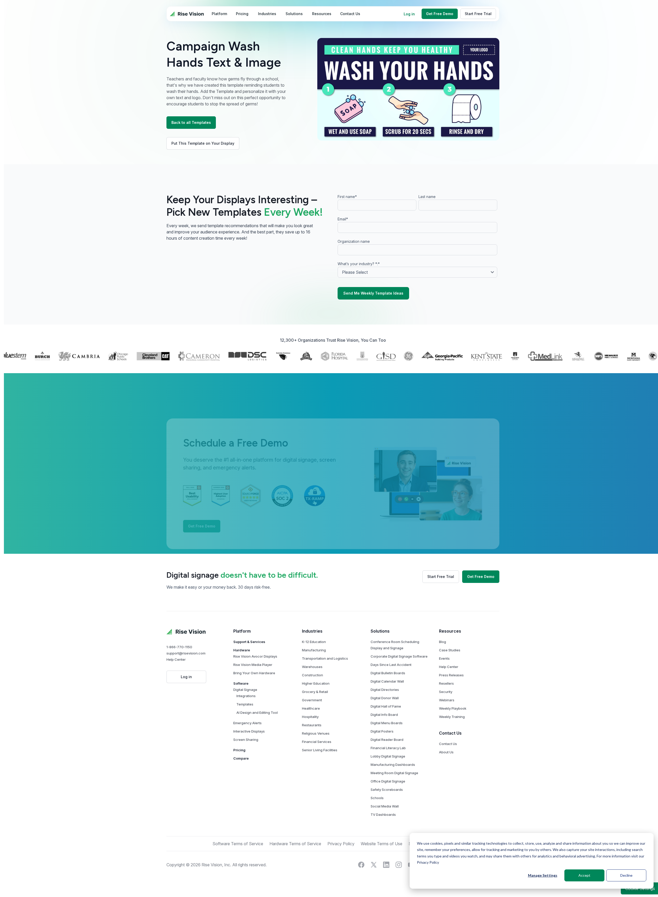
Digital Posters (382, 731)
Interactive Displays (249, 731)
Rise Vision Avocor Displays (255, 656)
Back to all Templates (191, 122)
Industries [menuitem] (267, 13)
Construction (312, 675)
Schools (377, 798)
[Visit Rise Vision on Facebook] (361, 865)
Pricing (239, 750)
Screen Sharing (245, 739)
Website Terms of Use (381, 843)
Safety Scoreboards (387, 789)
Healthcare (311, 708)
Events (444, 658)
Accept (584, 875)
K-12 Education (314, 642)
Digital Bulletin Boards (388, 673)
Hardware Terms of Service (295, 843)
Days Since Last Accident (391, 665)
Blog (442, 642)
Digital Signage (245, 690)
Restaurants (311, 725)
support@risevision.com (185, 653)
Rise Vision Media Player (252, 665)
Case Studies (449, 650)
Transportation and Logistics (325, 658)
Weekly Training (452, 717)
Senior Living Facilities (319, 750)
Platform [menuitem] (219, 13)
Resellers (446, 683)
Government (312, 700)
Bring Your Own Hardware (254, 673)
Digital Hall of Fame (386, 706)
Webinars (446, 700)
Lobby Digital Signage (388, 756)
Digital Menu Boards (387, 723)
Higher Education (316, 683)
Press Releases (451, 675)
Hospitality (310, 717)
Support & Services (249, 642)
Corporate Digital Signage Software (399, 656)
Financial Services (316, 742)
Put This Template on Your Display (202, 143)
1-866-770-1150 (179, 647)
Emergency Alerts (247, 723)
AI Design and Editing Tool (257, 712)
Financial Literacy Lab (388, 748)
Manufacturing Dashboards (393, 764)
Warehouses (312, 667)
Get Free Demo (439, 13)
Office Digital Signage (388, 781)
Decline (626, 875)
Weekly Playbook (452, 708)
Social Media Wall (385, 806)
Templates (244, 704)
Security (445, 692)
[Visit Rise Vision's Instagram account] (399, 865)
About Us (446, 752)
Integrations (246, 696)
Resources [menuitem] (321, 13)
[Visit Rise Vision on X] (374, 865)
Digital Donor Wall (385, 698)
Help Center (176, 659)
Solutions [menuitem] (294, 13)
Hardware (241, 650)
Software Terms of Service (237, 843)
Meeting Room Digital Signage (394, 773)
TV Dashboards (383, 814)
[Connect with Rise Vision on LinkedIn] (386, 865)
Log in (409, 14)
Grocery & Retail (315, 692)
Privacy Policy (428, 862)
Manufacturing (314, 650)
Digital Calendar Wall (387, 681)
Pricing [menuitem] (242, 13)
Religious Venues (316, 733)
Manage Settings (542, 875)
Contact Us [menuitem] (350, 13)
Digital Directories (385, 690)
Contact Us (448, 744)
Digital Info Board (384, 714)
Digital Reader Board (387, 739)
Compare (241, 758)
